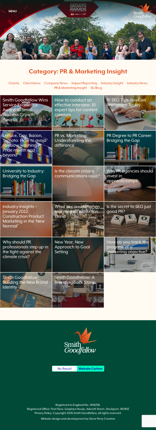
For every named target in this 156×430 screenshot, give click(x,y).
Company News (56, 83)
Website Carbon (90, 369)
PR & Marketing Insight (70, 88)
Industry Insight (112, 83)
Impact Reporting (84, 83)
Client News (31, 83)
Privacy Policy (43, 413)
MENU (12, 11)
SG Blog (96, 88)
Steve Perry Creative (102, 418)
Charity (14, 83)
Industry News (137, 83)
